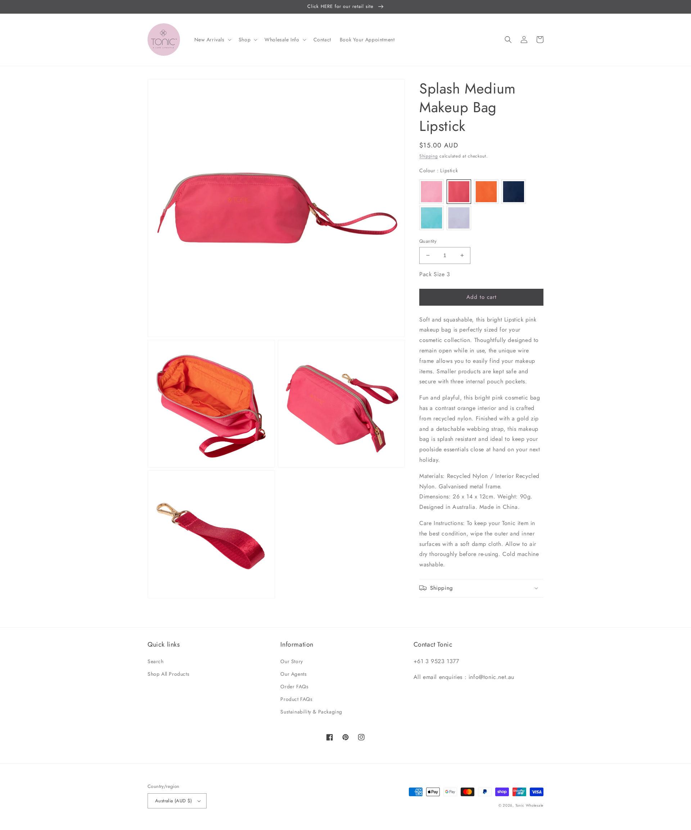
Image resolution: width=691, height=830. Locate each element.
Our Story (291, 661)
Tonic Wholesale (529, 805)
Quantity (428, 241)
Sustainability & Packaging (311, 711)
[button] (212, 39)
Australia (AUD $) (173, 800)
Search (156, 661)
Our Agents (293, 674)
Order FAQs (294, 686)
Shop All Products (168, 674)
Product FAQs (296, 699)
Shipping (428, 156)
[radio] (431, 191)
